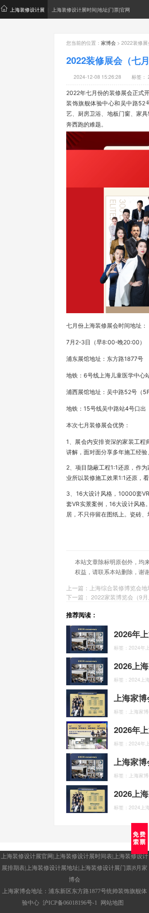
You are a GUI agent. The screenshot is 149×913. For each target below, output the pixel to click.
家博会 (108, 42)
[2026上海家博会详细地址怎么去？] (87, 798)
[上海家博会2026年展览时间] (87, 702)
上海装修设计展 (27, 9)
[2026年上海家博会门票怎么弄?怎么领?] (87, 638)
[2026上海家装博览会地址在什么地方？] (87, 670)
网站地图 (112, 903)
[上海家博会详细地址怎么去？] (87, 766)
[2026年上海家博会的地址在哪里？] (87, 734)
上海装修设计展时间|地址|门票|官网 (91, 9)
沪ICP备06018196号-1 (70, 903)
